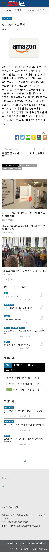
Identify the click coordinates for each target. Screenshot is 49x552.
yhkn (4, 29)
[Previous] (6, 450)
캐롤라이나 (15, 328)
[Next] (10, 450)
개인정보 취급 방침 (39, 549)
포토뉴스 (22, 328)
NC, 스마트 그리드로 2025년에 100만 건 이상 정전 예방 (23, 227)
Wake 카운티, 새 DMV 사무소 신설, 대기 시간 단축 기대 (23, 214)
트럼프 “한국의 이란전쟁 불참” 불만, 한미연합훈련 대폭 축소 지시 (24, 440)
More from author (28, 165)
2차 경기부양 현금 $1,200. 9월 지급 (17, 345)
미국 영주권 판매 (38, 153)
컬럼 (6, 293)
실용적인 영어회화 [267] (13, 319)
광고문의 (24, 549)
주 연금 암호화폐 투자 (10, 155)
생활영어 (7, 316)
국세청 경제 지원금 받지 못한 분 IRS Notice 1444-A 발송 (24, 332)
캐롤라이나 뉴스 (7, 18)
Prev (6, 279)
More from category (12, 169)
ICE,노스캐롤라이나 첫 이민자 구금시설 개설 (24, 270)
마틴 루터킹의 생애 (11, 296)
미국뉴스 (7, 328)
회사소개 (13, 549)
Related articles (10, 165)
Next (11, 279)
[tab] (8, 365)
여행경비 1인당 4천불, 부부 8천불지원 (18, 307)
